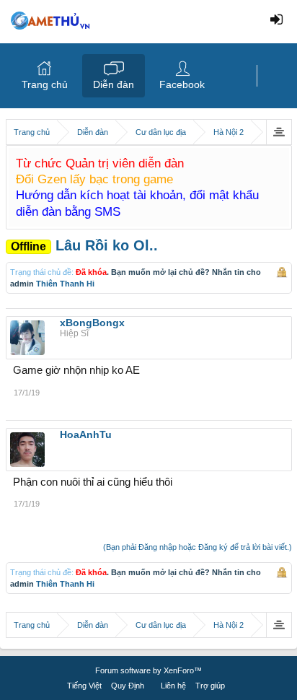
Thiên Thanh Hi (65, 283)
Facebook (182, 84)
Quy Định (127, 685)
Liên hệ (173, 685)
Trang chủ (45, 84)
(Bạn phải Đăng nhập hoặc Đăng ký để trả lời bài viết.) (197, 547)
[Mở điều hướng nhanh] (278, 132)
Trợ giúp (210, 685)
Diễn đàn (113, 84)
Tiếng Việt (84, 685)
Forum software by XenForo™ (148, 670)
